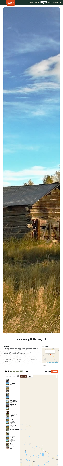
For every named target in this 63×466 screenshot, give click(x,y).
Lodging (37, 2)
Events (49, 2)
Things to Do (43, 2)
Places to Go (30, 2)
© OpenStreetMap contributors (55, 362)
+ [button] (56, 375)
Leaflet (47, 362)
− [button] (56, 377)
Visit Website (40, 342)
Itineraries (55, 2)
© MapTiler (49, 362)
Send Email (32, 342)
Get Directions (24, 342)
